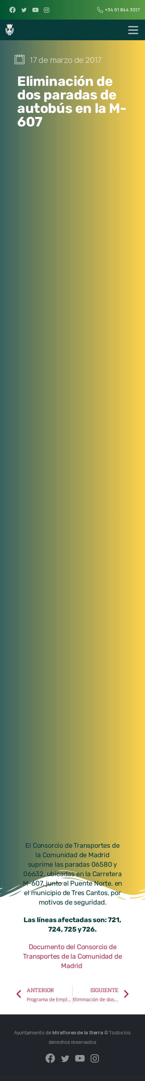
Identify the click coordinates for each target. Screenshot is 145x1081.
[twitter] (24, 9)
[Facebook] (12, 9)
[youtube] (35, 9)
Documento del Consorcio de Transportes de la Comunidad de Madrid (72, 956)
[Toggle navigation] (133, 30)
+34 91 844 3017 (122, 9)
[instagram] (46, 9)
